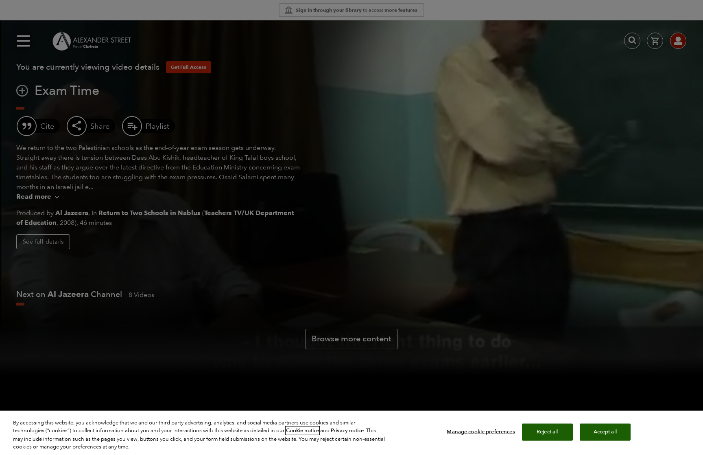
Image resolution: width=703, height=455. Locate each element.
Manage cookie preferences (481, 431)
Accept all (605, 431)
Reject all (547, 431)
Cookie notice (302, 430)
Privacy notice (347, 430)
